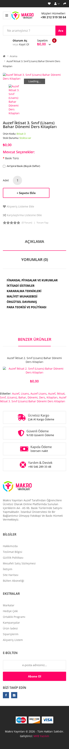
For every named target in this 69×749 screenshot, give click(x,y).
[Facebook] (6, 695)
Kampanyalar (11, 622)
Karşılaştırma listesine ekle (24, 215)
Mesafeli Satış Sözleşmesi (19, 563)
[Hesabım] (57, 3)
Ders (42, 397)
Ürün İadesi (10, 628)
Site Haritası (10, 575)
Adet (6, 180)
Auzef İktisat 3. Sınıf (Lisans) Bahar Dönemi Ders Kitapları (33, 399)
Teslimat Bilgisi (12, 552)
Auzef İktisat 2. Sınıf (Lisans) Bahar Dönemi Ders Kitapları (34, 360)
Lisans (25, 393)
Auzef (15, 393)
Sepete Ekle (27, 193)
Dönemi (33, 397)
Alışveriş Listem (13, 640)
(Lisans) (12, 397)
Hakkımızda (10, 546)
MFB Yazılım (41, 736)
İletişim (7, 569)
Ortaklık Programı (14, 617)
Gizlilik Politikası (13, 557)
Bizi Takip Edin (14, 688)
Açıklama (34, 241)
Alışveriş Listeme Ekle (20, 206)
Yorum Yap (42, 222)
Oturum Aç (20, 40)
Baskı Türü (12, 158)
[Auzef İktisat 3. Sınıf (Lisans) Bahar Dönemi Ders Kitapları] (16, 99)
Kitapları (52, 397)
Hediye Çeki (10, 611)
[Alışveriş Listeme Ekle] (34, 370)
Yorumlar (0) (34, 259)
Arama (13, 56)
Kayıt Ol (24, 44)
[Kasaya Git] (64, 3)
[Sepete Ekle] (21, 370)
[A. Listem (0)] (49, 3)
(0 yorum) (27, 222)
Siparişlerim (10, 634)
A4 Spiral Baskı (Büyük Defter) (23, 166)
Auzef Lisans (38, 393)
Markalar (8, 605)
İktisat (61, 393)
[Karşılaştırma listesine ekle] (48, 370)
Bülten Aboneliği (13, 580)
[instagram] (14, 695)
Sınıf (3, 397)
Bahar (22, 397)
